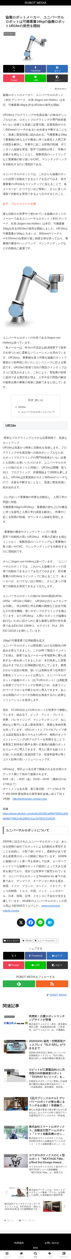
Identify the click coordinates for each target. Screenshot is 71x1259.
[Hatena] (50, 924)
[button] (57, 78)
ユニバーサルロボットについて (38, 412)
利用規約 (19, 1242)
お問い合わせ (52, 1242)
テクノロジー (13, 940)
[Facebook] (31, 924)
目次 (31, 400)
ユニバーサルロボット (47, 940)
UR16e (22, 407)
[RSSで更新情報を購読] (52, 983)
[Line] (40, 924)
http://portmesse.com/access (30, 798)
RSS (35, 1247)
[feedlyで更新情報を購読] (19, 983)
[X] (21, 924)
